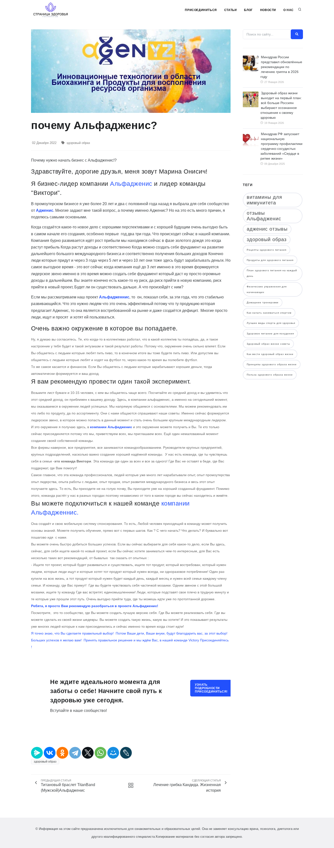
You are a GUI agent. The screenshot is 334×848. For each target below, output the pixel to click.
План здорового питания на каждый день (272, 273)
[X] (88, 753)
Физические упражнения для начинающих (267, 289)
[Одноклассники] (62, 753)
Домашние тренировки (262, 302)
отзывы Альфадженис (264, 215)
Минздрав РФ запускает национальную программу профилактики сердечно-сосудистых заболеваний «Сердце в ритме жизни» (281, 146)
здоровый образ (78, 143)
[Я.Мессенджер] (37, 753)
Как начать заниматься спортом (269, 312)
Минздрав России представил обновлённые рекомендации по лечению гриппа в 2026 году (281, 67)
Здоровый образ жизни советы (268, 343)
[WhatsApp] (100, 753)
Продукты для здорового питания (270, 260)
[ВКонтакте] (50, 753)
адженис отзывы (267, 229)
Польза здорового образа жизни (270, 374)
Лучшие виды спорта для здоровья (271, 323)
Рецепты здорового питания (266, 249)
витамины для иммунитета (264, 199)
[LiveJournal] (126, 753)
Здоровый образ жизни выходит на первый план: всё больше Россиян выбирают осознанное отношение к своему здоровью (281, 105)
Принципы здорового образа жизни (272, 364)
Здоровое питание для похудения (270, 333)
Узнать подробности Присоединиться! (211, 688)
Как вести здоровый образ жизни (270, 354)
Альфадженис (131, 183)
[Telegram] (75, 753)
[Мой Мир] (113, 753)
